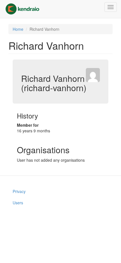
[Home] (22, 9)
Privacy (19, 191)
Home (18, 29)
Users (18, 202)
